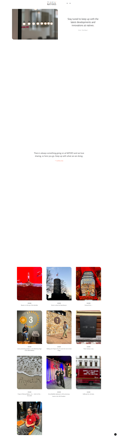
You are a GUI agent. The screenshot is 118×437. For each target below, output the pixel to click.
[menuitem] (68, 3)
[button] (59, 160)
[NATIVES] (51, 3)
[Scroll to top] (115, 434)
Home (79, 30)
